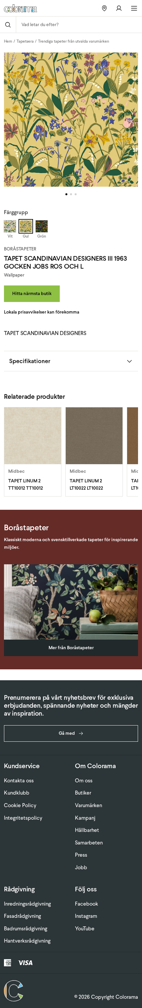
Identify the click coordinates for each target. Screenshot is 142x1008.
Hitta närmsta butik (32, 293)
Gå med (67, 733)
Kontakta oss (19, 780)
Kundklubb (16, 792)
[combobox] (79, 25)
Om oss (83, 780)
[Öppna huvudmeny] (134, 8)
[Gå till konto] (119, 8)
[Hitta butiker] (104, 8)
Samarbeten (89, 842)
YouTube (84, 928)
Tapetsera (25, 41)
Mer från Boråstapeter (71, 648)
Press (81, 854)
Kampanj (85, 817)
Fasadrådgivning (22, 916)
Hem (8, 41)
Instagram (86, 916)
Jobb (81, 867)
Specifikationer (29, 361)
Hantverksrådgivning (27, 940)
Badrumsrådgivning (25, 928)
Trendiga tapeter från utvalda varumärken (73, 41)
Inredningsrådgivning (27, 903)
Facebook (86, 903)
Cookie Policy (20, 805)
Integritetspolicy (23, 817)
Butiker (83, 792)
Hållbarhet (87, 830)
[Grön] (42, 226)
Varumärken (88, 805)
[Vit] (10, 226)
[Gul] (26, 226)
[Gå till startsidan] (26, 8)
